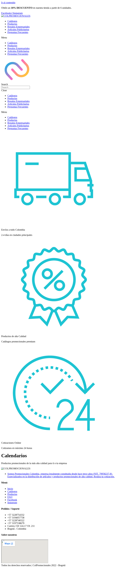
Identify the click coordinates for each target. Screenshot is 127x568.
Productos (12, 24)
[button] (63, 37)
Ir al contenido (8, 2)
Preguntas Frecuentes (17, 32)
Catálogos (12, 21)
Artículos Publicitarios (18, 29)
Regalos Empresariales (18, 26)
